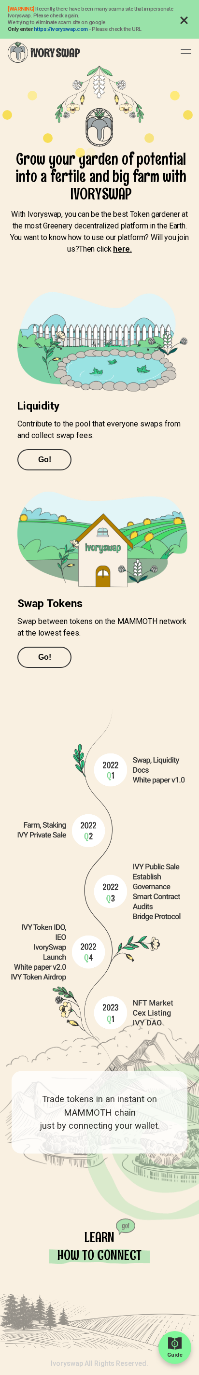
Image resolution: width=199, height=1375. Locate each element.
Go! (44, 459)
